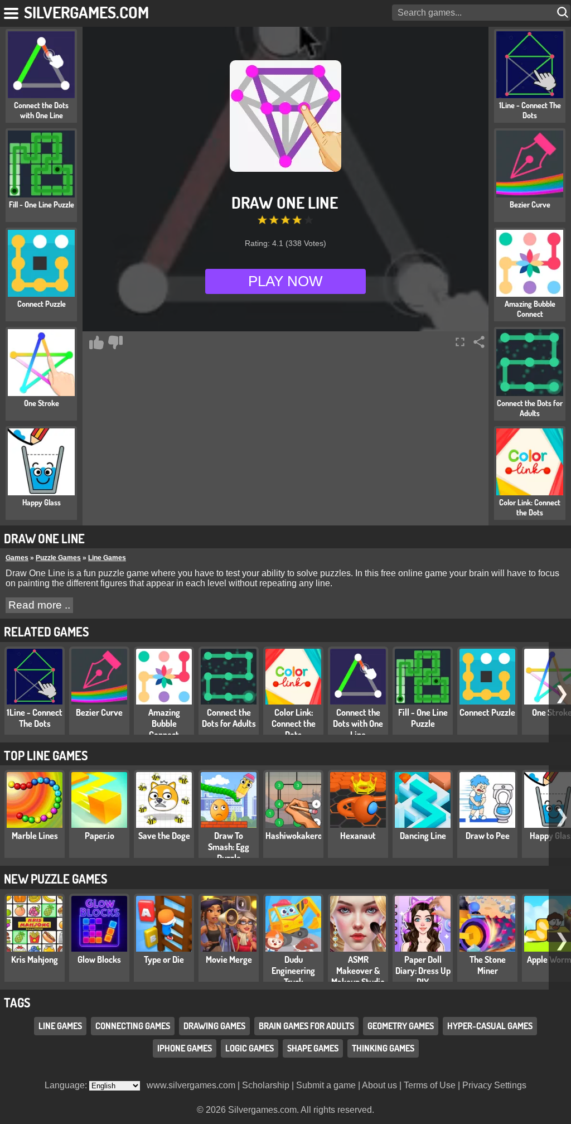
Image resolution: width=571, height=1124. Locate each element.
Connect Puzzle (487, 712)
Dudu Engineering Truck (293, 970)
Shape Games (312, 1048)
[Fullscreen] (460, 342)
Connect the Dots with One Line (358, 723)
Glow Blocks (99, 959)
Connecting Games (132, 1025)
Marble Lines (35, 835)
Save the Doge (164, 835)
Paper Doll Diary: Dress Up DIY (423, 970)
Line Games (107, 558)
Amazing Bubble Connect (164, 723)
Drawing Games (214, 1025)
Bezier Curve (99, 712)
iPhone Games (184, 1048)
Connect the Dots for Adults (229, 718)
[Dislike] (115, 342)
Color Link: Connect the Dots (294, 723)
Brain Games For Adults (306, 1025)
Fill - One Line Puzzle (423, 718)
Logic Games (249, 1048)
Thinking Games (383, 1048)
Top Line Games (46, 755)
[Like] (96, 342)
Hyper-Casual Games (490, 1025)
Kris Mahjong (34, 959)
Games (17, 558)
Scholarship (265, 1085)
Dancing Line (423, 835)
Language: (67, 1085)
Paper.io (99, 835)
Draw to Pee (488, 835)
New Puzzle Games (55, 878)
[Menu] (12, 11)
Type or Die (164, 959)
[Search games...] (563, 12)
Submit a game (326, 1085)
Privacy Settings (494, 1085)
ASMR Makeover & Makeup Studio (358, 970)
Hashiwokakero (293, 835)
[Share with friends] (479, 342)
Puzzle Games (58, 558)
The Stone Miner (488, 965)
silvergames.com (86, 12)
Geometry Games (400, 1025)
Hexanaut (358, 835)
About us (379, 1085)
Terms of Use (430, 1085)
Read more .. (39, 605)
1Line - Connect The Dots (34, 718)
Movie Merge (229, 959)
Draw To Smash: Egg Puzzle (228, 846)
